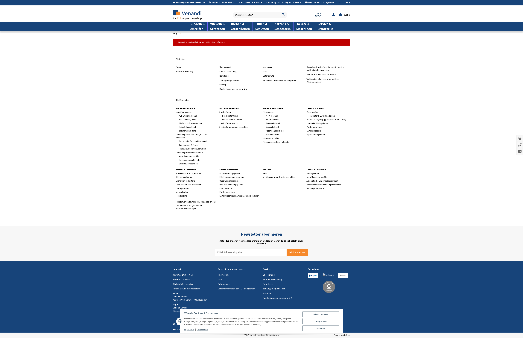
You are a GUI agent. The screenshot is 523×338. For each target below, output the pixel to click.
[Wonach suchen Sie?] (283, 15)
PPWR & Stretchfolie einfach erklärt (321, 74)
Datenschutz (268, 76)
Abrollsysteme (312, 173)
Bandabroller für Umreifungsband (193, 141)
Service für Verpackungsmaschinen (234, 127)
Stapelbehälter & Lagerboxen (188, 173)
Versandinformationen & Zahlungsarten (279, 80)
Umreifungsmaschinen (188, 163)
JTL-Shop (346, 335)
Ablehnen (320, 328)
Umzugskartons (182, 188)
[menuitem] (197, 26)
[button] (346, 2)
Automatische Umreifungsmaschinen (322, 181)
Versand (276, 335)
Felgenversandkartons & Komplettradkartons (196, 201)
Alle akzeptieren (320, 314)
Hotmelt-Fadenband (187, 127)
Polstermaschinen (314, 127)
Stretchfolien (225, 112)
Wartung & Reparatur (315, 188)
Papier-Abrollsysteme (315, 134)
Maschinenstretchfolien (232, 119)
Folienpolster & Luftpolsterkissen (320, 116)
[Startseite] (174, 34)
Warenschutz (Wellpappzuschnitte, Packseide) (326, 119)
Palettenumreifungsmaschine (231, 177)
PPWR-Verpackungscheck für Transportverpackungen (189, 207)
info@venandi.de (183, 284)
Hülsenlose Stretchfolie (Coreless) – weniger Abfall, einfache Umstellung (325, 69)
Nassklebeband (272, 127)
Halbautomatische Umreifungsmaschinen (323, 184)
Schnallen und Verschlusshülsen (192, 148)
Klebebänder (268, 112)
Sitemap (222, 84)
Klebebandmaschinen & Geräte (276, 142)
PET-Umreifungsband (188, 116)
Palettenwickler (226, 188)
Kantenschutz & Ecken (188, 145)
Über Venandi (225, 67)
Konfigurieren (320, 321)
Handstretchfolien (230, 116)
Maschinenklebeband (275, 130)
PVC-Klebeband (272, 119)
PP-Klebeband (272, 116)
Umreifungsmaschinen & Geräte (189, 152)
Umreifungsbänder (184, 112)
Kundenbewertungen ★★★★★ (233, 89)
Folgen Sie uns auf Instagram (186, 288)
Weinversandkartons (184, 177)
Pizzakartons (181, 196)
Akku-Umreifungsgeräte (189, 156)
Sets (265, 173)
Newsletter (224, 76)
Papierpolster (312, 112)
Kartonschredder (313, 130)
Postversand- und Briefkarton (188, 184)
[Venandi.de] (189, 14)
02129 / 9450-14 (183, 274)
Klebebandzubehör (271, 138)
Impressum (267, 67)
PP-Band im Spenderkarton (190, 123)
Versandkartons (182, 192)
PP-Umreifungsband (187, 119)
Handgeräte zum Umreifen (190, 160)
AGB (265, 71)
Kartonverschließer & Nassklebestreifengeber (239, 196)
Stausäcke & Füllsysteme (317, 123)
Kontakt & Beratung (184, 71)
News (178, 67)
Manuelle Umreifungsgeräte (231, 184)
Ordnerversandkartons (185, 181)
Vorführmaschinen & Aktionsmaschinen (279, 177)
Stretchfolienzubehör (228, 123)
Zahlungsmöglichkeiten (229, 80)
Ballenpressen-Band (187, 130)
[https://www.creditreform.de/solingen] (329, 286)
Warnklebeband (272, 134)
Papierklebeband (273, 123)
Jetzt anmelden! (297, 252)
